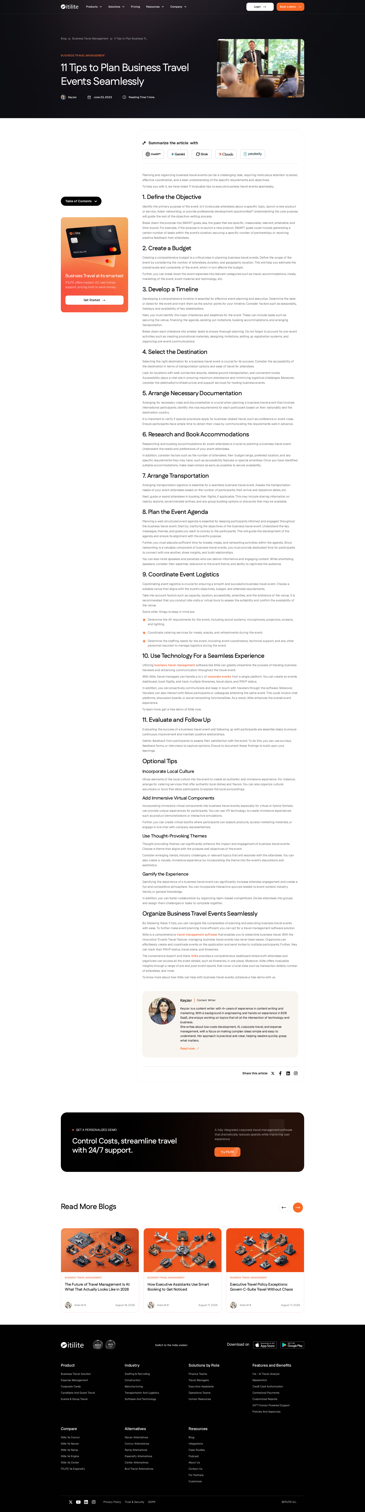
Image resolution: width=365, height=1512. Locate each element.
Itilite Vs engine (70, 1456)
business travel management (174, 665)
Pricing (135, 6)
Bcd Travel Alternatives (139, 1468)
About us (194, 1462)
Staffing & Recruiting (137, 1374)
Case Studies (197, 1450)
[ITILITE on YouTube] (78, 1502)
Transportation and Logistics (142, 1392)
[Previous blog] (284, 1207)
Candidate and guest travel (78, 1392)
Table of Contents (78, 201)
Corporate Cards (71, 1386)
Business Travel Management (90, 38)
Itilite (194, 956)
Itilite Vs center (70, 1462)
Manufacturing (134, 1386)
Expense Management (74, 1380)
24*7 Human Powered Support (271, 1405)
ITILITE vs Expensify (73, 1468)
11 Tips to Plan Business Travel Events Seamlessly (131, 38)
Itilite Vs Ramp (69, 1450)
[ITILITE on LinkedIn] (86, 1502)
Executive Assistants (201, 1386)
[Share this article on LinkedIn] (288, 1073)
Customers (195, 1481)
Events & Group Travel (74, 1399)
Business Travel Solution (76, 1374)
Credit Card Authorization (267, 1386)
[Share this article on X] (273, 1073)
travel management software (197, 935)
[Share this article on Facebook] (280, 1073)
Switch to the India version (171, 1345)
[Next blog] (298, 1207)
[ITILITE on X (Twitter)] (70, 1502)
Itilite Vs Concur (70, 1437)
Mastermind (259, 1380)
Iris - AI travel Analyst (265, 1374)
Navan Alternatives (136, 1437)
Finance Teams (198, 1374)
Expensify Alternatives (138, 1456)
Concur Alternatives (137, 1443)
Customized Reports (264, 1399)
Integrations (196, 1443)
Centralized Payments (265, 1392)
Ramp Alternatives (136, 1450)
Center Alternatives (136, 1462)
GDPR (151, 1502)
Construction (132, 1380)
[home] (70, 6)
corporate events (219, 677)
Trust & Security (134, 1502)
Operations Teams (199, 1392)
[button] (94, 6)
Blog (64, 38)
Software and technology (140, 1399)
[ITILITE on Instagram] (93, 1502)
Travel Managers (199, 1380)
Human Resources (200, 1399)
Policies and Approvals (266, 1411)
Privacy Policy (112, 1502)
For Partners (196, 1475)
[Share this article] (295, 1073)
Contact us (195, 1468)
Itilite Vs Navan (70, 1443)
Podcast (194, 1456)
